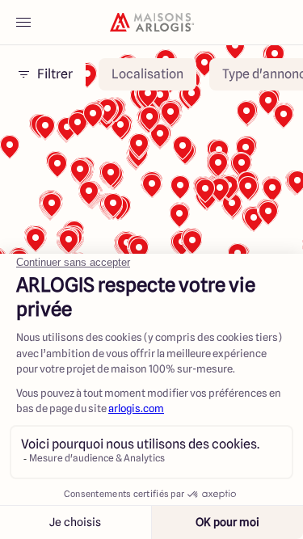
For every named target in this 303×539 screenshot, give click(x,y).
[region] (151, 249)
